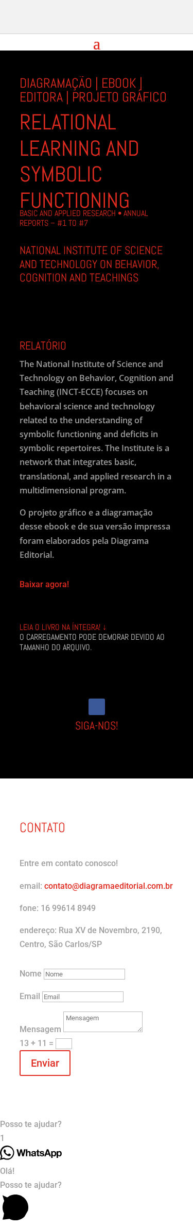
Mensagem (40, 1029)
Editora (41, 97)
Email (30, 996)
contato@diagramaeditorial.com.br (108, 886)
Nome (31, 974)
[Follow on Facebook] (97, 707)
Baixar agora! (44, 584)
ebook (118, 83)
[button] (96, 1124)
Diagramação (56, 83)
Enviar (45, 1063)
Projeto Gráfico (119, 97)
